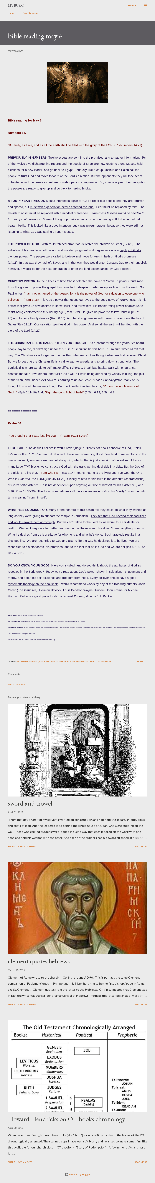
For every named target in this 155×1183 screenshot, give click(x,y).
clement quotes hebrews (39, 961)
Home (11, 13)
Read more (141, 846)
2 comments (25, 1162)
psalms (71, 661)
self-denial (82, 661)
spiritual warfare (100, 661)
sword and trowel (30, 803)
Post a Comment (16, 684)
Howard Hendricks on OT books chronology (66, 1119)
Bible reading (47, 661)
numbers (61, 661)
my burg (16, 5)
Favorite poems (30, 13)
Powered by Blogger (79, 1174)
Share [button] (140, 661)
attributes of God (27, 661)
